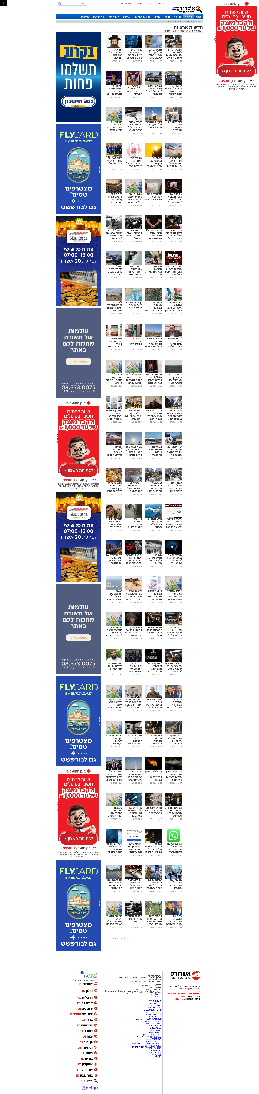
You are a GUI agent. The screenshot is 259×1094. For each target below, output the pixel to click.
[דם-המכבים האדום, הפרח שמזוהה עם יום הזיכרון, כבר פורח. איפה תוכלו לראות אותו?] (153, 914)
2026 (127, 938)
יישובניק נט (156, 1002)
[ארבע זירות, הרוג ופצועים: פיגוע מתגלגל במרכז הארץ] (133, 481)
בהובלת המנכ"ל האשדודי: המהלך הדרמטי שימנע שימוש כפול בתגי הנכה (173, 706)
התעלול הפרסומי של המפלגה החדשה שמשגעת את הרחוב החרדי (115, 56)
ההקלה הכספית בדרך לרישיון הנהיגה (133, 919)
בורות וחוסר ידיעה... (135, 308)
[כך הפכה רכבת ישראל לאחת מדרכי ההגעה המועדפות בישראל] (173, 445)
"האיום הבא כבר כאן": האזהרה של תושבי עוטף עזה (175, 380)
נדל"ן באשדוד (156, 995)
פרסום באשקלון (155, 1016)
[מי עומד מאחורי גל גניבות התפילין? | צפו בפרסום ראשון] (133, 517)
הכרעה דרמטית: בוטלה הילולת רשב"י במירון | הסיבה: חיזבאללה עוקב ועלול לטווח (153, 851)
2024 (117, 938)
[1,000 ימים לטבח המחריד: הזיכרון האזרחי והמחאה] (114, 300)
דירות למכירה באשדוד (152, 1011)
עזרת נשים (149, 993)
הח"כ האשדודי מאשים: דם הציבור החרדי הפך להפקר (154, 414)
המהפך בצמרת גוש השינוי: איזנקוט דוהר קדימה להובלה (114, 414)
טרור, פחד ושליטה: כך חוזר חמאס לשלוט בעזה (135, 667)
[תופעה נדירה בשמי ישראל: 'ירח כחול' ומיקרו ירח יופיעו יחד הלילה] (173, 553)
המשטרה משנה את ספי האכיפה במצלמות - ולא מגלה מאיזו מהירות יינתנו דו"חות (114, 94)
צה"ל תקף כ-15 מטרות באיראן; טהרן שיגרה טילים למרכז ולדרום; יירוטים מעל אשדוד (134, 453)
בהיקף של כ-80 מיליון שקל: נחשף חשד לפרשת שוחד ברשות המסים (154, 235)
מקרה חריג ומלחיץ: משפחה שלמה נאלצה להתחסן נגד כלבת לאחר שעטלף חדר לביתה (173, 310)
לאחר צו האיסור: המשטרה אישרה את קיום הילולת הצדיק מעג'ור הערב (153, 309)
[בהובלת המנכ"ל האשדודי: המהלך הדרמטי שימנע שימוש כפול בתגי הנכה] (173, 697)
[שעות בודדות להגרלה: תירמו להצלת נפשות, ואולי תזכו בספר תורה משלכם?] (153, 625)
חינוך (159, 978)
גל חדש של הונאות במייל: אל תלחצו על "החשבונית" (174, 198)
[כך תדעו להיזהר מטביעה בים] (133, 300)
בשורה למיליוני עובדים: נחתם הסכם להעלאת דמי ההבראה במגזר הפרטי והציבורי (134, 381)
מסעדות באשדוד (154, 1009)
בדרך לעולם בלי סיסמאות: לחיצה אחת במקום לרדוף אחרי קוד (134, 813)
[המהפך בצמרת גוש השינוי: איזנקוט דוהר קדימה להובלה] (114, 409)
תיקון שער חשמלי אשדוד (152, 1045)
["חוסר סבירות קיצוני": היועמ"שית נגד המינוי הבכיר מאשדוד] (153, 697)
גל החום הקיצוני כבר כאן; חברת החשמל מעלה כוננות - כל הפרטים (154, 165)
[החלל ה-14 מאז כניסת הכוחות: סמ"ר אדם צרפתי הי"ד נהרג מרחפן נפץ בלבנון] (114, 517)
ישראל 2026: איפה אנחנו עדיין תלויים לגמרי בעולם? (154, 884)
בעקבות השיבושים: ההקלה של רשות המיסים (115, 811)
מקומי (197, 21)
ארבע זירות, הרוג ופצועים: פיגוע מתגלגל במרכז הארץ (134, 487)
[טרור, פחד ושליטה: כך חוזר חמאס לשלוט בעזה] (133, 661)
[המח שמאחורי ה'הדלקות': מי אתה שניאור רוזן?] (114, 661)
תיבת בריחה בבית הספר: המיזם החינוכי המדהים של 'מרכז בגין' (154, 488)
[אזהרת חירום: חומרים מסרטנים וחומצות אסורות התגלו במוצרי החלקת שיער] (173, 120)
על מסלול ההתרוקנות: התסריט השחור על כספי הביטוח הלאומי (114, 380)
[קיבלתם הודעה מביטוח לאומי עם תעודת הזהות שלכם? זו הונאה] (114, 842)
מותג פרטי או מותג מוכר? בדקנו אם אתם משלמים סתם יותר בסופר (114, 488)
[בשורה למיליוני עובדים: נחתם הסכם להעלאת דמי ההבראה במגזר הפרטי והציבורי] (133, 373)
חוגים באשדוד (155, 1029)
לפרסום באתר (125, 3)
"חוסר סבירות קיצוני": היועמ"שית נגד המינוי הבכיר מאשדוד (154, 705)
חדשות (188, 16)
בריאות (144, 978)
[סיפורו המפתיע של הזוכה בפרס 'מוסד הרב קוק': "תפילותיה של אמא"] (133, 697)
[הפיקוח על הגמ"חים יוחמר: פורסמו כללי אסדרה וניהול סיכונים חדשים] (114, 120)
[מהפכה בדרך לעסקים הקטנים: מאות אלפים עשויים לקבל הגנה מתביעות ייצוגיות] (173, 48)
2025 (122, 938)
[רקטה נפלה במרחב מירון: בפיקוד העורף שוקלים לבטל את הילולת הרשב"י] (133, 770)
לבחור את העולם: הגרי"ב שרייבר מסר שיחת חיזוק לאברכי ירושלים (174, 490)
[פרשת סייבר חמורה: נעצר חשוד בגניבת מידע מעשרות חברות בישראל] (133, 48)
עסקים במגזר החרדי (142, 989)
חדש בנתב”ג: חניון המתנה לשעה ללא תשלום (154, 523)
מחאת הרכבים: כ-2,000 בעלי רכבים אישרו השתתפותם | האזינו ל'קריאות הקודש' (153, 381)
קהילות (177, 16)
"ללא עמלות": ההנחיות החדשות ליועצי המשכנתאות (173, 595)
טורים (157, 16)
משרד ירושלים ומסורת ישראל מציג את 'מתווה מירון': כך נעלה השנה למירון (114, 777)
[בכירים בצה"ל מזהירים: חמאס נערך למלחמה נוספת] (153, 337)
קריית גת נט (156, 1054)
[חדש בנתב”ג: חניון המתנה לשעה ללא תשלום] (153, 517)
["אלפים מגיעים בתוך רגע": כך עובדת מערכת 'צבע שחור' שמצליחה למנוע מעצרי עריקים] (173, 661)
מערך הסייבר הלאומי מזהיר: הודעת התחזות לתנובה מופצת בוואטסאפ (174, 524)
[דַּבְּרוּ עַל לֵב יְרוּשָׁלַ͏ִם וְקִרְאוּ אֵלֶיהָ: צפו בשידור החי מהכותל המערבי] (114, 192)
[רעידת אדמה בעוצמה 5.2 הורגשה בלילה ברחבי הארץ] (133, 120)
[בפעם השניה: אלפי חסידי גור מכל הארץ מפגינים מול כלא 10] (173, 228)
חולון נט (158, 1056)
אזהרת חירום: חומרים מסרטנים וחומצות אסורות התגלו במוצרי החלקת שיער (174, 130)
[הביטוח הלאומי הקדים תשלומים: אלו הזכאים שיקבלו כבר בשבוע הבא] (114, 914)
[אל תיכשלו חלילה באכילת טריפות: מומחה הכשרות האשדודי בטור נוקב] (133, 84)
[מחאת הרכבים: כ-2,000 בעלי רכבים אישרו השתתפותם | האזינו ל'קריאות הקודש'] (153, 373)
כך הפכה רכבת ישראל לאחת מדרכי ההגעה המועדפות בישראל (174, 452)
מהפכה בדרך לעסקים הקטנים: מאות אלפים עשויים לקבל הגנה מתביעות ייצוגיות (174, 57)
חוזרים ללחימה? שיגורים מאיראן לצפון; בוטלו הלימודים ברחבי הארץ (114, 453)
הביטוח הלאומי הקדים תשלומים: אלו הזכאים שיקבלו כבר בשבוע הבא (114, 923)
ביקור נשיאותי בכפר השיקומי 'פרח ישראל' (114, 161)
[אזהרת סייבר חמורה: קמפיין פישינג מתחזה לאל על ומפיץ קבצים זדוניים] (133, 842)
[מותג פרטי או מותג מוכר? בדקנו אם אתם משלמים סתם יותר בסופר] (114, 481)
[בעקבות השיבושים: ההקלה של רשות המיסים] (114, 806)
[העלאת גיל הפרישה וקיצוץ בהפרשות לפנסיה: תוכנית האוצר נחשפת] (114, 625)
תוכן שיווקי (157, 989)
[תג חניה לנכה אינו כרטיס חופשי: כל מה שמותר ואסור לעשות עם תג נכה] (133, 264)
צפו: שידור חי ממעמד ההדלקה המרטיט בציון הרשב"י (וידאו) (134, 741)
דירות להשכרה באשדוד (152, 1013)
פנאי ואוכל (144, 991)
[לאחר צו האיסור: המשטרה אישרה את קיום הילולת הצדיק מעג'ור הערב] (153, 300)
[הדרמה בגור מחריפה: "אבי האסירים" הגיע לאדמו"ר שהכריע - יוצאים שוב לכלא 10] (133, 228)
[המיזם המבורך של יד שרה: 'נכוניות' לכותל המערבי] (153, 84)
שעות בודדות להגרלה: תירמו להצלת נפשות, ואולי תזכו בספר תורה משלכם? (154, 634)
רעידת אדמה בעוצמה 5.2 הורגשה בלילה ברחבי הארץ (134, 126)
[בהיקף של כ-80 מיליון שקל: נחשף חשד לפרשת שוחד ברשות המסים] (153, 228)
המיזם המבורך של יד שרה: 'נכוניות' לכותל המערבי (154, 90)
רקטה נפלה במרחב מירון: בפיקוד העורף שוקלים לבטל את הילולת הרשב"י (134, 778)
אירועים (127, 16)
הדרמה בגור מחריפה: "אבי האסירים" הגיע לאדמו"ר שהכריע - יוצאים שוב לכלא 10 (134, 238)
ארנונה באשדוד (155, 1031)
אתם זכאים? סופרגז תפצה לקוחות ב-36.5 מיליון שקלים (134, 198)
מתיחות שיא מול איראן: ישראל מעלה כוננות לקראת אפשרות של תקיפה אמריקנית (174, 166)
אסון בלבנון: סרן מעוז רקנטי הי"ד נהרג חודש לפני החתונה (133, 631)
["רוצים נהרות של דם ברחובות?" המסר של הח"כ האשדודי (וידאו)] (173, 337)
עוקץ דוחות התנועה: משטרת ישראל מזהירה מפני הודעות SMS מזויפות (134, 165)
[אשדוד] (187, 14)
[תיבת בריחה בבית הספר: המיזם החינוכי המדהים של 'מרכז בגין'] (153, 481)
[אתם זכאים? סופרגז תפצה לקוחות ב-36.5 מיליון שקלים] (133, 192)
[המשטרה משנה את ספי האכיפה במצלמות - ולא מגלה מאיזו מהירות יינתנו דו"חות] (114, 84)
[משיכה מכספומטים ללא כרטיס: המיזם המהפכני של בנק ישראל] (153, 553)
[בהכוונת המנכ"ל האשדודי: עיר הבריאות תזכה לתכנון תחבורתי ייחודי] (173, 914)
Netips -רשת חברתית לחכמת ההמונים (146, 1036)
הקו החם (126, 993)
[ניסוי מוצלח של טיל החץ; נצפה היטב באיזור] (153, 120)
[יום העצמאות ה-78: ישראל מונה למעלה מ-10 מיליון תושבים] (133, 878)
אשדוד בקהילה (154, 976)
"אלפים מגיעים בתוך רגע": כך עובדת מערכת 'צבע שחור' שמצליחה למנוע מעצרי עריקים (173, 671)
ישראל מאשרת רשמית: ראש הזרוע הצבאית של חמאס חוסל (134, 559)
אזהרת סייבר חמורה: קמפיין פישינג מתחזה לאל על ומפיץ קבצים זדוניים (134, 849)
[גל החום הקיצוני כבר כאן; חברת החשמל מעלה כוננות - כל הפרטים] (153, 156)
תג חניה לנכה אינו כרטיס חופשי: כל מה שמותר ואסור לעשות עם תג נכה (135, 273)
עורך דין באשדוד (155, 1052)
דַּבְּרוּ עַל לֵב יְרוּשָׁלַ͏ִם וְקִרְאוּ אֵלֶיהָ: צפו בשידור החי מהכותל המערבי (115, 201)
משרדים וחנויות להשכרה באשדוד (148, 1020)
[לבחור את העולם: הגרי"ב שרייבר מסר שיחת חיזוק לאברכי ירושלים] (173, 481)
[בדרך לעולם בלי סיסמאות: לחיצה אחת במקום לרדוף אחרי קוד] (133, 806)
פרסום (158, 1058)
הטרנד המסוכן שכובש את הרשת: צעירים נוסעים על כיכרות (174, 777)
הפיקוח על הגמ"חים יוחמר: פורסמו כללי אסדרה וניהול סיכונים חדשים (114, 129)
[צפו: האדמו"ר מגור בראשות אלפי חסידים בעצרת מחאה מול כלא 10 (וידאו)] (173, 409)
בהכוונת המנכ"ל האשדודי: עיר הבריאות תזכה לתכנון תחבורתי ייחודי (173, 923)
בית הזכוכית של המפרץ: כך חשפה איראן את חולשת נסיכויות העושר (114, 560)
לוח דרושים (99, 16)
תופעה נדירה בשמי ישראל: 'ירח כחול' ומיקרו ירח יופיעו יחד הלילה (174, 562)
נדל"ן (167, 16)
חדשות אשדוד (186, 30)
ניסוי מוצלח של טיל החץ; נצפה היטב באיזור (153, 125)
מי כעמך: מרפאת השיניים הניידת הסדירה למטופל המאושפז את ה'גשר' (153, 274)
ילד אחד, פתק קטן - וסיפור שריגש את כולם (153, 197)
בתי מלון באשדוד (154, 1000)
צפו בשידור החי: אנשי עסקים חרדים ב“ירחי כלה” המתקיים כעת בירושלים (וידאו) (174, 635)
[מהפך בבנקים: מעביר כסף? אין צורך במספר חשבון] (114, 697)
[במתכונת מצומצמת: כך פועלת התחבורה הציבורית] (153, 445)
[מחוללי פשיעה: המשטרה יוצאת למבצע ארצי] (153, 806)
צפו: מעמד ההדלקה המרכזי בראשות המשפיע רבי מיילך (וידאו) (155, 742)
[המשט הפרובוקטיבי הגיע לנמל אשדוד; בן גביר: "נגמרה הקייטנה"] (114, 589)
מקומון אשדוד (156, 1005)
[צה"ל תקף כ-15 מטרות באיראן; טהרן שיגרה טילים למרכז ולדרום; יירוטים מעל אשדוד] (133, 445)
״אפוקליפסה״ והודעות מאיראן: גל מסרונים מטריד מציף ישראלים (153, 668)
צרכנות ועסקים (142, 16)
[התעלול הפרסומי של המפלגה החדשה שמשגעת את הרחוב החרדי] (114, 48)
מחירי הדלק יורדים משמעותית (136, 341)
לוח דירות (114, 16)
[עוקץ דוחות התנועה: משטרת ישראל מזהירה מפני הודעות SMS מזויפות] (133, 156)
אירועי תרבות (156, 991)
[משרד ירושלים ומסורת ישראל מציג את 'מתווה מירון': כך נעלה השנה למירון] (114, 770)
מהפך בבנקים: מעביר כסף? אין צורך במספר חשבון (114, 703)
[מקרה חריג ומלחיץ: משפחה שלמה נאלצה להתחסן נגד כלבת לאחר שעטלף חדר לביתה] (173, 300)
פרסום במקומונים (154, 1004)
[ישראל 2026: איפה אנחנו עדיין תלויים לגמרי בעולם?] (153, 878)
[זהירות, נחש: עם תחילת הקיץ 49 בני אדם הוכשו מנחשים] (133, 589)
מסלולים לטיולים (155, 1049)
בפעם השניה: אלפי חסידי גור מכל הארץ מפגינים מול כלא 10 (174, 235)
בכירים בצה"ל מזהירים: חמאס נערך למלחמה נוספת (153, 342)
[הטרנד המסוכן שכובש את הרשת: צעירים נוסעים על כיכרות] (173, 770)
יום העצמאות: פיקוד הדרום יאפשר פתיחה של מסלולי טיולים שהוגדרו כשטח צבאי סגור (114, 888)
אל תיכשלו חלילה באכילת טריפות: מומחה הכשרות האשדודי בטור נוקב (134, 93)
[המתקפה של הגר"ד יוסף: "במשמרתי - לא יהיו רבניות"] (133, 409)
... (161, 130)
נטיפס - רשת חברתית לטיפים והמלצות (146, 1043)
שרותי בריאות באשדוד (152, 1023)
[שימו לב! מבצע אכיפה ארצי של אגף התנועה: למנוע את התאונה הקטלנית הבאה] (114, 228)
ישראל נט (157, 996)
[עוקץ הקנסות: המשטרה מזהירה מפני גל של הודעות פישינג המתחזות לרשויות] (153, 589)
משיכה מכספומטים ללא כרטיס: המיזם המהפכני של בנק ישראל (155, 562)
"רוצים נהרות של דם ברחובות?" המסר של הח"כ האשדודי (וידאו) (173, 344)
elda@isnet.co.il (181, 999)
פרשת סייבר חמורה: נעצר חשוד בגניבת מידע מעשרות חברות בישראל (134, 55)
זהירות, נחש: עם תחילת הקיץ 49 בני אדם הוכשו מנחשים (133, 595)
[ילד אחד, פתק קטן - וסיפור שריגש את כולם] (153, 192)
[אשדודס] (182, 979)
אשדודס (199, 30)
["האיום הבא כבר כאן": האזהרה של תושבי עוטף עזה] (173, 373)
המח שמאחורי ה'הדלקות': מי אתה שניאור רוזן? (114, 667)
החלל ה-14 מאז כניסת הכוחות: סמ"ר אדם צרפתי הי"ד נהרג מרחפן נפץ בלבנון (114, 526)
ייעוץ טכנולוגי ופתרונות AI (151, 1022)
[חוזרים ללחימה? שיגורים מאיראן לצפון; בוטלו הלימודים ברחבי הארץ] (114, 445)
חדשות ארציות (186, 21)
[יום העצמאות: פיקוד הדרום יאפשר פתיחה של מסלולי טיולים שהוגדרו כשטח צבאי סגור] (114, 878)
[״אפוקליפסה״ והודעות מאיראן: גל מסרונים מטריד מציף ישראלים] (153, 661)
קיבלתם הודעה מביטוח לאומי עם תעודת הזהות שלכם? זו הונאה (114, 849)
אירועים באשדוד (155, 1025)
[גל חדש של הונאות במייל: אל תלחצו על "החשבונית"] (173, 192)
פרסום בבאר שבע (154, 1018)
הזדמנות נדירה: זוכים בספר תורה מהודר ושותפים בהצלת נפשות (173, 813)
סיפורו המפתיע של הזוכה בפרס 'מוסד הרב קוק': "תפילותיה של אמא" (133, 705)
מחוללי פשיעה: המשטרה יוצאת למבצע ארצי (153, 810)
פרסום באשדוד (155, 1038)
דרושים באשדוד (155, 1027)
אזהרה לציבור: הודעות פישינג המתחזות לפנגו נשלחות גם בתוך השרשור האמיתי (173, 273)
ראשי (198, 16)
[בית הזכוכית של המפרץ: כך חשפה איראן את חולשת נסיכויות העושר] (114, 553)
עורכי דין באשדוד (154, 1032)
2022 (106, 938)
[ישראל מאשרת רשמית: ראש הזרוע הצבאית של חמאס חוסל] (133, 553)
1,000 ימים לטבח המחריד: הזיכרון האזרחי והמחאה (114, 306)
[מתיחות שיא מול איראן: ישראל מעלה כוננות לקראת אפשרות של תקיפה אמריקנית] (173, 156)
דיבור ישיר (157, 985)
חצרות (152, 978)
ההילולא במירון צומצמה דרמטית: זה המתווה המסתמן (153, 777)
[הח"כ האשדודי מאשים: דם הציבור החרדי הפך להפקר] (153, 409)
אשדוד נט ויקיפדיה (153, 1040)
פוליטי (174, 21)
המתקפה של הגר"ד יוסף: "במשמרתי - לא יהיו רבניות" (133, 414)
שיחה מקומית (111, 991)
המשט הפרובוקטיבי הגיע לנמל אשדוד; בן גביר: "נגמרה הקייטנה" (114, 598)
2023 (112, 938)
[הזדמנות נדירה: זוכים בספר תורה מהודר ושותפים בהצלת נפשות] (173, 806)
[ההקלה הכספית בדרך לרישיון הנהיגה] (133, 914)
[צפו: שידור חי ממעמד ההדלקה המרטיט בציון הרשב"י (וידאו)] (133, 734)
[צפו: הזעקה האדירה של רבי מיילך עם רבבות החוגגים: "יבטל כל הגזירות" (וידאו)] (173, 734)
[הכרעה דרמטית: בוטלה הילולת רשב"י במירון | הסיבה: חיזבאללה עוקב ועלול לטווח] (153, 842)
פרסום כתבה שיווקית (153, 1041)
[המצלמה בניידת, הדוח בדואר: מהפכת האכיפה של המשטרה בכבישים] (114, 264)
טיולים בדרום (156, 1050)
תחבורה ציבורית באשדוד (128, 991)
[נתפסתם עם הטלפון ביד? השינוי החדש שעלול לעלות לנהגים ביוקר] (153, 48)
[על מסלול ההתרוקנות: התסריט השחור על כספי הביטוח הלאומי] (114, 373)
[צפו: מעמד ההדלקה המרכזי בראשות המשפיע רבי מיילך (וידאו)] (153, 734)
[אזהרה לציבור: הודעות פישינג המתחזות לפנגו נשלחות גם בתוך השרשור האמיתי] (173, 264)
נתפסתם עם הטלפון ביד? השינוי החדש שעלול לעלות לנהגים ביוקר (155, 55)
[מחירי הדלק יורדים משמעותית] (133, 337)
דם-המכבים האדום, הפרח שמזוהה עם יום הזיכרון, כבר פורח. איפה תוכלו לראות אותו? (153, 924)
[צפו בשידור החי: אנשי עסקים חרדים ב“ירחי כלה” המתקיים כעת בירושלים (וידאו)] (173, 625)
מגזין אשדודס (137, 993)
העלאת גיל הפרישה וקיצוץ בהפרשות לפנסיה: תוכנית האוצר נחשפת (114, 632)
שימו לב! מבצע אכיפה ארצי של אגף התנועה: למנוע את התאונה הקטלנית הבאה (114, 237)
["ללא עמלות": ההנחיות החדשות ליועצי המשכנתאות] (173, 589)
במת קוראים (146, 985)
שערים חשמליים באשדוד (151, 1034)
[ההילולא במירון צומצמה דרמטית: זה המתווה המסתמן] (153, 770)
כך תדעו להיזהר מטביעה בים (133, 303)
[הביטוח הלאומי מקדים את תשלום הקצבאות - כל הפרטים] (114, 734)
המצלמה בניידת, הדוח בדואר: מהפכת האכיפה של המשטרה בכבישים (114, 273)
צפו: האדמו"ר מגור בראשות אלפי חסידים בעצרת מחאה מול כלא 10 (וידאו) (174, 417)
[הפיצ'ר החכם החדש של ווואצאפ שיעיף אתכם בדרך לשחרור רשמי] (173, 842)
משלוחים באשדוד (154, 1007)
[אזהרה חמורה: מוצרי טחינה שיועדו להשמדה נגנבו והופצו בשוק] (114, 337)
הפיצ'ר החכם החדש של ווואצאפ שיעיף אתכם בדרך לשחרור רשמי (174, 849)
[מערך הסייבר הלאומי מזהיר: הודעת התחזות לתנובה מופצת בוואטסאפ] (173, 517)
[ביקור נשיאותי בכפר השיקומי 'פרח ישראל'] (114, 156)
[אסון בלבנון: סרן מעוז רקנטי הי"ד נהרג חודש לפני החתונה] (133, 625)
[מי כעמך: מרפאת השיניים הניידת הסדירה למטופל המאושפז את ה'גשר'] (153, 264)
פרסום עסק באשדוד (153, 1014)
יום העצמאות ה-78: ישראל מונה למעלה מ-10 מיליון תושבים (135, 885)
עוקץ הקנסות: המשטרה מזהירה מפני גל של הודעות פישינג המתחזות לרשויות (153, 599)
